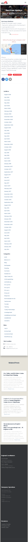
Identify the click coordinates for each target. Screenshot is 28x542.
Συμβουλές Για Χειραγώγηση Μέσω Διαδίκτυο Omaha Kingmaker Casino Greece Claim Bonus (13, 400)
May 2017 (6, 183)
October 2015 (7, 227)
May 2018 (6, 155)
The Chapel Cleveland (6, 462)
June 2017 (7, 180)
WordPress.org (8, 336)
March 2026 (7, 108)
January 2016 (7, 219)
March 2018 (7, 161)
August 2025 (7, 127)
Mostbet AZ (7, 273)
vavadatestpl (7, 318)
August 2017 (7, 174)
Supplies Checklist (5, 524)
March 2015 (7, 241)
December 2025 (8, 116)
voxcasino (6, 320)
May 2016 (6, 208)
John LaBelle (4, 464)
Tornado (6, 304)
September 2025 (8, 125)
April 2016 (6, 210)
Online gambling (8, 279)
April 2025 (7, 138)
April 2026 (7, 105)
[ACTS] (5, 2)
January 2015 (7, 246)
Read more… (11, 389)
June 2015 (6, 232)
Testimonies (7, 301)
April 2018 (6, 158)
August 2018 (7, 150)
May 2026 (6, 103)
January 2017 (7, 191)
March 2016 (7, 213)
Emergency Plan (5, 525)
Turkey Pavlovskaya (9, 309)
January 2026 (7, 114)
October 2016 (7, 199)
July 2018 (6, 152)
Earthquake (7, 265)
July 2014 (6, 249)
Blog (10, 74)
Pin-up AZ (7, 287)
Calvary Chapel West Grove (8, 467)
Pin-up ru (6, 290)
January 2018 (7, 163)
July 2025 (6, 130)
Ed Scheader (4, 458)
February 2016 (8, 216)
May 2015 (6, 235)
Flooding (6, 268)
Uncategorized (17, 74)
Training (6, 307)
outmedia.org (7, 282)
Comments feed (8, 334)
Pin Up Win (7, 284)
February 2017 (8, 188)
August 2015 (7, 230)
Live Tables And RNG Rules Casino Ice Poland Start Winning (14, 374)
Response (7, 295)
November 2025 (8, 119)
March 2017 (7, 185)
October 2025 (7, 122)
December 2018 (8, 144)
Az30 (5, 257)
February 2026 (8, 111)
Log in (6, 328)
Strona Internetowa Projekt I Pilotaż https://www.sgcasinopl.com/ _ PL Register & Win (13, 426)
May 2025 (6, 136)
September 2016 (8, 202)
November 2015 (8, 224)
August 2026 (7, 94)
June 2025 (7, 133)
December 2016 (8, 194)
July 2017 (6, 177)
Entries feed (7, 331)
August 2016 (7, 205)
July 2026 (6, 97)
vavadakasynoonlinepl (10, 315)
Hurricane (6, 271)
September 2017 (8, 172)
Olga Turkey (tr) (8, 276)
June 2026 (7, 100)
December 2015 (8, 221)
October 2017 (7, 169)
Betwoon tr (7, 260)
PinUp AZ (6, 293)
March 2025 (7, 141)
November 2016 (8, 197)
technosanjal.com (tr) (9, 298)
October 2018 (7, 147)
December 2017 (8, 166)
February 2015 (8, 243)
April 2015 (6, 238)
